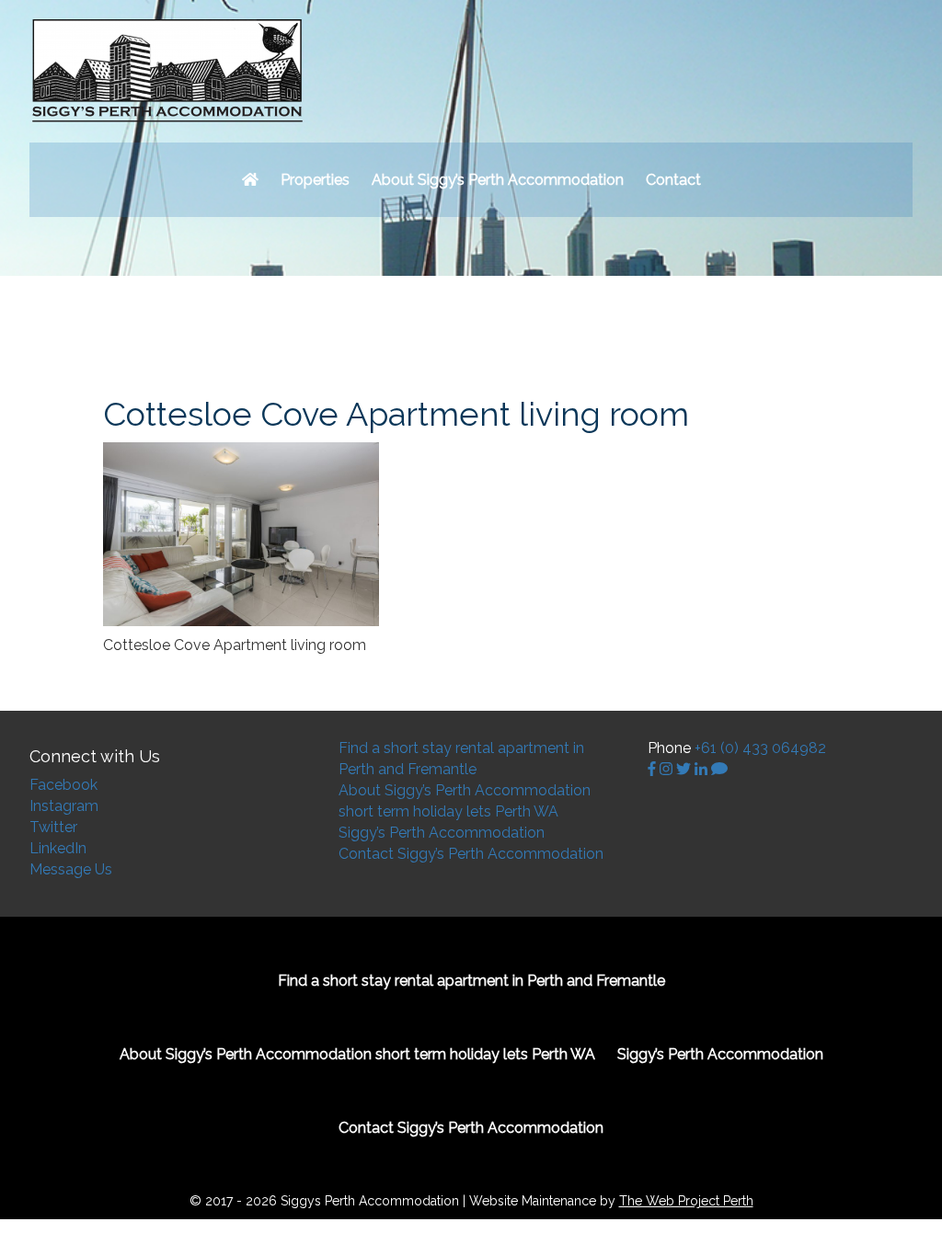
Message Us (70, 869)
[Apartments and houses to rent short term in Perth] (250, 180)
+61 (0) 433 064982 (760, 748)
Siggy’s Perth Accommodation (442, 832)
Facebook (63, 785)
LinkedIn (57, 848)
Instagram (63, 806)
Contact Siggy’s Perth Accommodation (471, 853)
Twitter (53, 827)
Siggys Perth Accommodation (167, 71)
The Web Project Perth (686, 1200)
